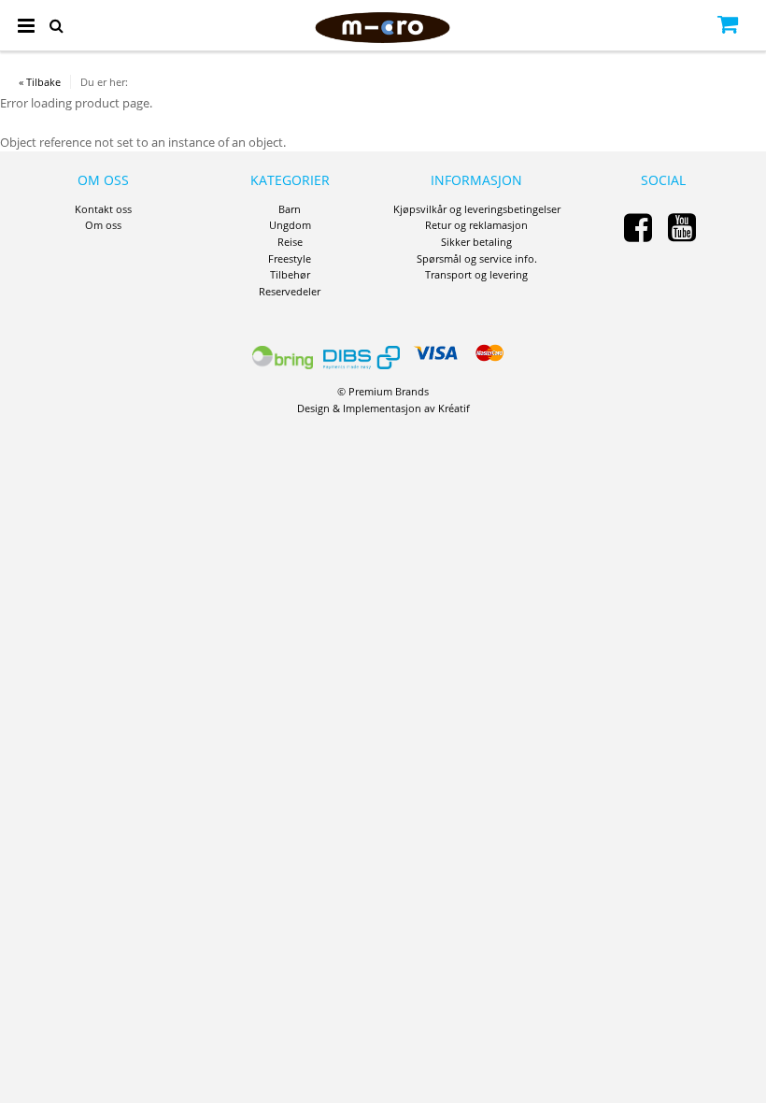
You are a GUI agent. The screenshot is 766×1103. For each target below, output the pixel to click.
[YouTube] (682, 227)
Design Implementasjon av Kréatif (383, 408)
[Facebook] (638, 227)
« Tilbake (40, 82)
